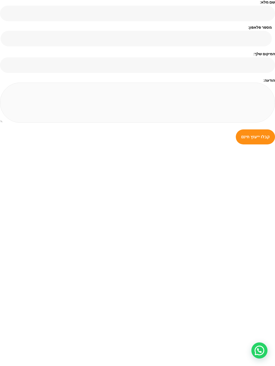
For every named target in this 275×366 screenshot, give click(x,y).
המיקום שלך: (264, 54)
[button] (259, 350)
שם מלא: (267, 2)
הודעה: (269, 80)
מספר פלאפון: (260, 27)
